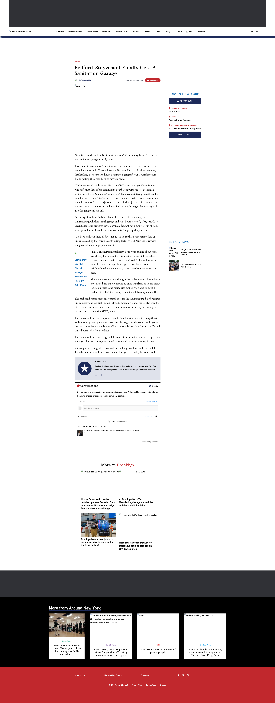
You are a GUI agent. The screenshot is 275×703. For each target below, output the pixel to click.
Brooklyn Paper (205, 645)
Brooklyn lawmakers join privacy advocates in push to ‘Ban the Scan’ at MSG (97, 542)
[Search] (257, 31)
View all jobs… (185, 135)
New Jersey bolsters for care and (111, 652)
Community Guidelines (116, 392)
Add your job (186, 101)
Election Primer (92, 32)
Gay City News (111, 645)
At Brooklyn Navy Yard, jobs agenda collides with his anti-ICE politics (136, 502)
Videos (147, 32)
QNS (158, 645)
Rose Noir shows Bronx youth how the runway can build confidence (67, 649)
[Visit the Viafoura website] (153, 442)
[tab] (83, 416)
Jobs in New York (184, 94)
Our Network (200, 32)
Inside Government (75, 32)
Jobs (190, 32)
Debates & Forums (121, 32)
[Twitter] (183, 675)
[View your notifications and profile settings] (252, 32)
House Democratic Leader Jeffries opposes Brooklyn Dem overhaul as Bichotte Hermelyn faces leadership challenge (98, 504)
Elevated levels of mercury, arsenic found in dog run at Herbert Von (205, 652)
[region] (117, 421)
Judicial (179, 32)
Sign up (154, 401)
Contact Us (60, 32)
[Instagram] (188, 675)
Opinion (158, 32)
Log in (149, 401)
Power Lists (106, 32)
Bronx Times (66, 641)
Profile (155, 386)
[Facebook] (179, 675)
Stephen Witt (86, 80)
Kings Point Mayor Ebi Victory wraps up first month (191, 252)
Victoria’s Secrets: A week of (158, 651)
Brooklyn (78, 61)
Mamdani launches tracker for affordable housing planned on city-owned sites (135, 545)
